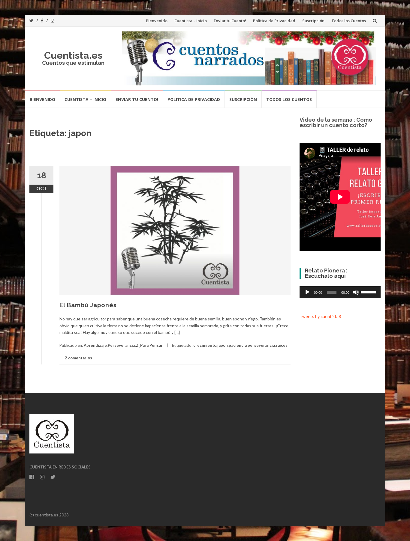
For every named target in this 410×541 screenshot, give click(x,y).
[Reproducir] (307, 292)
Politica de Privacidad (274, 20)
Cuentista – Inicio (190, 20)
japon (222, 345)
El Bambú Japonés (88, 305)
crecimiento (204, 345)
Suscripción (313, 20)
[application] (340, 292)
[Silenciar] (356, 292)
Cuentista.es (73, 55)
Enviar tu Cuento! (230, 20)
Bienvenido (156, 20)
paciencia (238, 345)
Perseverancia (121, 345)
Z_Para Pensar (149, 345)
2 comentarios (78, 357)
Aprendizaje (95, 345)
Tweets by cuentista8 (320, 316)
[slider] (369, 291)
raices (282, 345)
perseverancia (261, 345)
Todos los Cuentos (348, 20)
